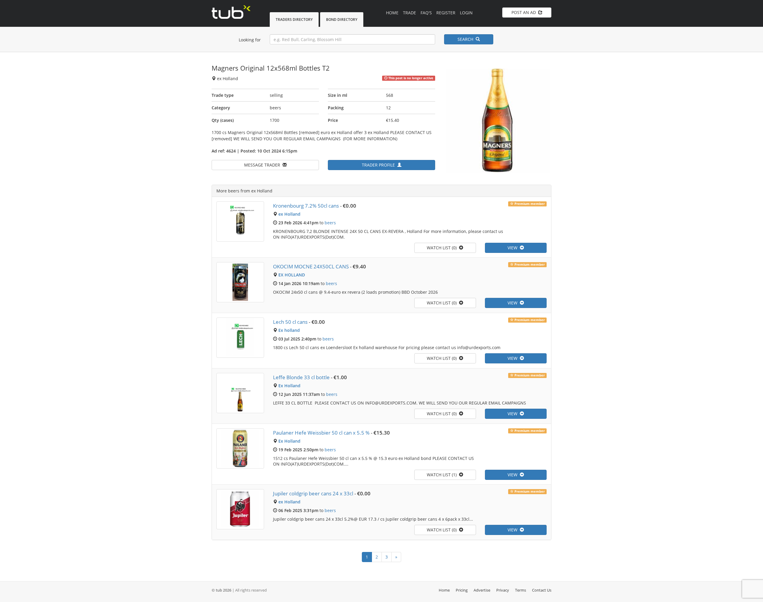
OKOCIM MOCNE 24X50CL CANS (311, 266)
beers (330, 222)
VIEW (514, 248)
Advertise (482, 590)
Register (445, 12)
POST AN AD (524, 12)
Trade (409, 12)
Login (466, 12)
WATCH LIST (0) (443, 248)
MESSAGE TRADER (263, 165)
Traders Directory (294, 19)
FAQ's (426, 12)
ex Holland (289, 214)
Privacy (502, 590)
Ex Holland (289, 385)
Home (392, 12)
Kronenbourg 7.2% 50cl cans (306, 205)
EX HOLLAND (291, 275)
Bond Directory (341, 19)
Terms (520, 590)
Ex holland (289, 330)
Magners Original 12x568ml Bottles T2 (271, 67)
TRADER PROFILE (379, 165)
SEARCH (467, 39)
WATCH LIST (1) (443, 474)
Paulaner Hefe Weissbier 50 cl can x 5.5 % (321, 432)
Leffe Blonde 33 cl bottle (301, 377)
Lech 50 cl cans (290, 321)
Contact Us (541, 590)
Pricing (462, 590)
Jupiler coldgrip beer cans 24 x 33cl (313, 493)
